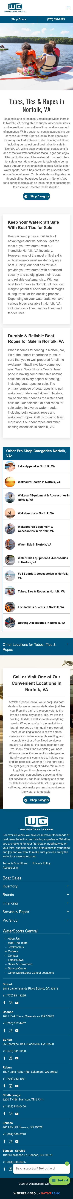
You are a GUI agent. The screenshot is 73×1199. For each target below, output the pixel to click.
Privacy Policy (41, 863)
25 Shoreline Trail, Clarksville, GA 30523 (28, 1044)
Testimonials (16, 947)
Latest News (16, 960)
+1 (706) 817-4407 (14, 1023)
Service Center (17, 968)
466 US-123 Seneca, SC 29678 (23, 1127)
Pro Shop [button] (10, 920)
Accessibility (10, 867)
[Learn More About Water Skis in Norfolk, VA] (36, 544)
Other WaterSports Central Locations (31, 973)
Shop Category (39, 196)
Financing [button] (10, 903)
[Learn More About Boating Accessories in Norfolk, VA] (36, 622)
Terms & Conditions (15, 863)
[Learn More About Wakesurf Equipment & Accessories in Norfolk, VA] (36, 497)
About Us (14, 938)
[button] (68, 7)
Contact (13, 955)
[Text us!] (59, 1181)
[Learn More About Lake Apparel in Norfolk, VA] (36, 466)
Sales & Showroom (20, 964)
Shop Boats (18, 19)
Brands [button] (8, 894)
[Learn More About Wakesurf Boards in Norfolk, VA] (36, 481)
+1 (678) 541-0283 (14, 1051)
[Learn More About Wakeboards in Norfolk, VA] (36, 513)
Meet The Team (17, 943)
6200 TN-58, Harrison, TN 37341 (23, 1099)
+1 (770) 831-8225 (14, 995)
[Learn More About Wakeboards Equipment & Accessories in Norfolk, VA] (36, 528)
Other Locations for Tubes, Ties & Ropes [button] (29, 647)
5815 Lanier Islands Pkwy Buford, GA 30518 (30, 988)
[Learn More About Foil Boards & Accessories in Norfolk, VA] (36, 575)
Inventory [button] (10, 886)
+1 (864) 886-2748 (14, 1134)
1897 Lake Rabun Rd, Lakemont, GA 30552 (30, 1072)
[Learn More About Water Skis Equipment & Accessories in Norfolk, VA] (36, 560)
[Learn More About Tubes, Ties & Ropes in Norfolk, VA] (36, 591)
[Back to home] (15, 7)
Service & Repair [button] (16, 911)
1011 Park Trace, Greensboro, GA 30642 (28, 1016)
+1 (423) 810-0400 (14, 1106)
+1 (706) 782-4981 (14, 1078)
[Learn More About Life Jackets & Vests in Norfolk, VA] (36, 607)
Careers (13, 951)
